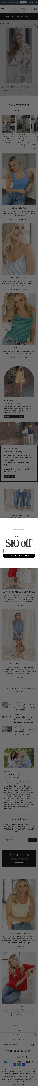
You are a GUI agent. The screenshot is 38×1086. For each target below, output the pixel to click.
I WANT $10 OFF (19, 555)
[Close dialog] (36, 519)
